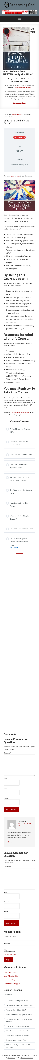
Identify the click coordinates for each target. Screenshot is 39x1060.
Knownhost (11, 1058)
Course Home (8, 994)
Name (6, 778)
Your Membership (11, 976)
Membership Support (12, 983)
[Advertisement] (19, 564)
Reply (9, 841)
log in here (23, 415)
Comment (7, 753)
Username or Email (10, 936)
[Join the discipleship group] (19, 13)
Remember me (10, 951)
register (12, 176)
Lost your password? (10, 954)
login (18, 176)
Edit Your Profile (10, 972)
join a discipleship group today (20, 412)
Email (6, 788)
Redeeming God (22, 5)
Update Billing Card (12, 979)
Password (7, 943)
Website (6, 798)
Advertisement (19, 553)
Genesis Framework (27, 1058)
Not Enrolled (19, 137)
